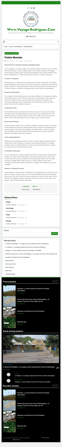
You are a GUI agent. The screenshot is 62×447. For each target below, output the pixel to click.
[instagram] (29, 8)
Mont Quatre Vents (11, 264)
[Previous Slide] (55, 2)
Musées (5, 364)
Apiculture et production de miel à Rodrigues (18, 257)
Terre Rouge (10, 208)
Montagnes (20, 313)
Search (6, 230)
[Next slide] (58, 2)
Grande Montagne (10, 274)
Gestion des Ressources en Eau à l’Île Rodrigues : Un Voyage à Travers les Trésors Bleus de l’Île (31, 254)
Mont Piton (9, 270)
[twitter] (32, 8)
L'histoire (9, 364)
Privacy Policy (45, 437)
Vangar (8, 202)
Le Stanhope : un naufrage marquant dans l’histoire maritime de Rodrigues (26, 247)
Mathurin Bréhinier (10, 61)
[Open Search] (58, 41)
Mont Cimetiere (10, 267)
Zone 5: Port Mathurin (11, 53)
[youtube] (34, 8)
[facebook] (27, 8)
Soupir (8, 214)
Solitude (8, 221)
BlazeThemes (16, 439)
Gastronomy (20, 303)
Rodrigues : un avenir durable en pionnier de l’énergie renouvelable (23, 250)
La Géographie (21, 293)
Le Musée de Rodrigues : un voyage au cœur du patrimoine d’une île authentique (27, 243)
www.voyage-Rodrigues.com (31, 29)
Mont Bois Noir (10, 260)
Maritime (17, 373)
